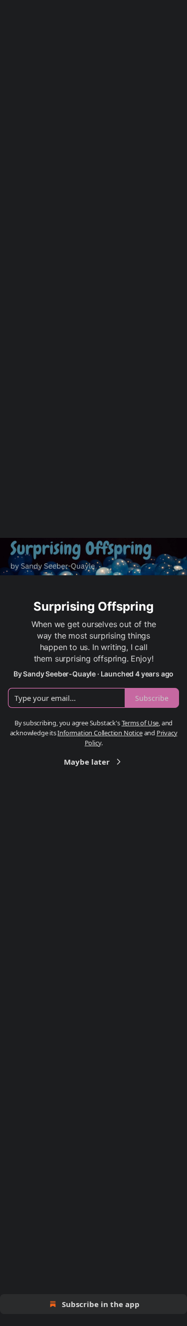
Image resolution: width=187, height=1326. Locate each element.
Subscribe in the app (101, 1304)
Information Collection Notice (99, 732)
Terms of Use (140, 722)
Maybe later (87, 762)
